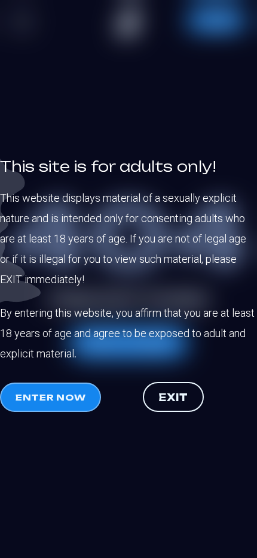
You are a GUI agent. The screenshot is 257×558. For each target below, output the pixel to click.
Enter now (50, 397)
